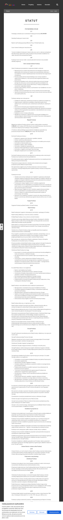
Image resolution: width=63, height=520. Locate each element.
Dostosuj (32, 512)
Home (51, 11)
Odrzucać (41, 512)
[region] (31, 511)
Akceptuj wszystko (54, 512)
